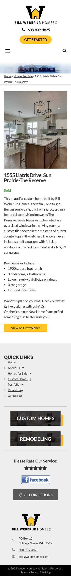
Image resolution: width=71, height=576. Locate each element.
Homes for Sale (17, 373)
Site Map (45, 572)
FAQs (40, 306)
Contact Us (15, 395)
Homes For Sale (23, 76)
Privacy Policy (29, 572)
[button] (7, 51)
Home (7, 76)
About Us (14, 368)
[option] (35, 131)
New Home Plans (41, 312)
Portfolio (13, 384)
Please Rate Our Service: (35, 461)
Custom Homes (18, 379)
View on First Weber (25, 328)
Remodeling (15, 390)
